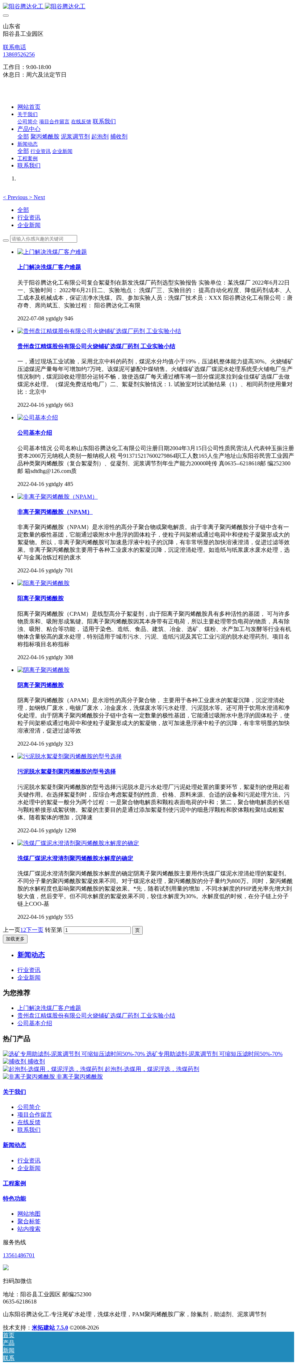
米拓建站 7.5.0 (50, 1328)
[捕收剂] (15, 1061)
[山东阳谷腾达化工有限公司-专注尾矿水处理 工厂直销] (148, 6)
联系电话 (14, 47)
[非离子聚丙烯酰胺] (30, 1077)
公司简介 (29, 1107)
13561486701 (19, 1255)
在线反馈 (29, 1122)
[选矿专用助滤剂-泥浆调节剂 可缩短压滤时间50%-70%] (74, 1054)
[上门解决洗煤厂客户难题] (52, 252)
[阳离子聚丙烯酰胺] (43, 583)
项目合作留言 (34, 1115)
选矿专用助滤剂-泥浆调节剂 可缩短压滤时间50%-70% (214, 1054)
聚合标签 (29, 1221)
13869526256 (19, 54)
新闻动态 (14, 1145)
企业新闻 (29, 225)
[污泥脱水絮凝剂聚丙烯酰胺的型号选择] (69, 756)
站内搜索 (29, 1229)
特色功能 (14, 1198)
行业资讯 (29, 217)
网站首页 (29, 107)
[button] (16, 197)
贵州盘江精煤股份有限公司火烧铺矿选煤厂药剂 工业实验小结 (96, 1015)
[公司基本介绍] (37, 417)
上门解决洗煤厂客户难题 (49, 1008)
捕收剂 (36, 1061)
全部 (23, 136)
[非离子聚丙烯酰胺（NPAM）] (57, 497)
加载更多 (15, 939)
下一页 (34, 930)
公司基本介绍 (34, 1023)
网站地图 (29, 1214)
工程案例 (14, 1183)
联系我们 (29, 1130)
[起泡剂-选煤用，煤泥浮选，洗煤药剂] (54, 1069)
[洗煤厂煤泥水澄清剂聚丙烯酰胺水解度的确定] (78, 843)
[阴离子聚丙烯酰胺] (43, 670)
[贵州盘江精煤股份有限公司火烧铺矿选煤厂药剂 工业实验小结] (99, 331)
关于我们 (14, 1092)
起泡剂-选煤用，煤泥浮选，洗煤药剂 (152, 1069)
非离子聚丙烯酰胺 (80, 1077)
